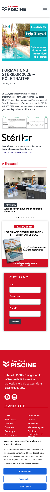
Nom (11, 284)
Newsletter (33, 423)
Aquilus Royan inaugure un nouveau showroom (23, 209)
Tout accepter (25, 471)
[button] (45, 8)
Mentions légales (36, 427)
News (7, 415)
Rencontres (10, 419)
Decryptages (11, 435)
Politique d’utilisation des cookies (35, 434)
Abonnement (34, 415)
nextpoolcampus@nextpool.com (17, 152)
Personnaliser (25, 479)
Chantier (9, 423)
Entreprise (14, 296)
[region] (25, 464)
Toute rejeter (25, 486)
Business (9, 427)
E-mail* (13, 308)
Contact (31, 419)
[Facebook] (7, 397)
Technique (10, 431)
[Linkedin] (14, 397)
